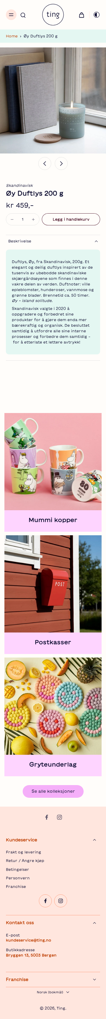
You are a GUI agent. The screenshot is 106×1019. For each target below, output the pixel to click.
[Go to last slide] (44, 163)
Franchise (16, 886)
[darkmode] (95, 14)
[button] (71, 219)
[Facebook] (46, 817)
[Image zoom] (53, 100)
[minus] (12, 219)
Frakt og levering (23, 852)
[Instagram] (59, 817)
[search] (22, 15)
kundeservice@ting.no (28, 940)
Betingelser (17, 869)
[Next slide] (61, 163)
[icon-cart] (81, 15)
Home (12, 36)
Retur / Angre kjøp (25, 860)
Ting (61, 1008)
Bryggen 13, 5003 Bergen (31, 955)
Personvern (18, 878)
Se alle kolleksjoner (53, 791)
